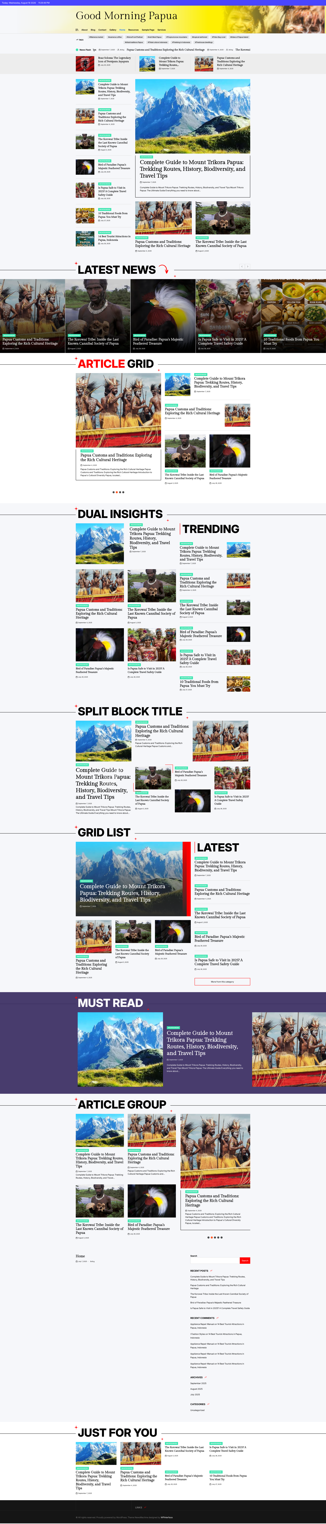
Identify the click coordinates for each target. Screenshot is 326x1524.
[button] (75, 62)
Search (193, 1256)
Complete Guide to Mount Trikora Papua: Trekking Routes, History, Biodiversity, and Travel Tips (171, 65)
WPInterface (167, 1517)
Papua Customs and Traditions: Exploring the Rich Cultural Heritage (231, 61)
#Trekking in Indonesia (181, 42)
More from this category (222, 981)
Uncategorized (146, 157)
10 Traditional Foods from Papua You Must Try (199, 684)
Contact (102, 30)
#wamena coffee (115, 37)
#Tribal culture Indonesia (157, 42)
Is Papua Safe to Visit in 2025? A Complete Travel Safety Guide (112, 191)
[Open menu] (77, 30)
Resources (133, 30)
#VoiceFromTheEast (135, 37)
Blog (93, 30)
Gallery (113, 30)
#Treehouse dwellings (204, 42)
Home (122, 30)
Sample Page (148, 30)
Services (162, 30)
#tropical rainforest (199, 37)
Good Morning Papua (127, 16)
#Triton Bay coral (218, 37)
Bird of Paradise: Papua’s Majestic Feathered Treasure (227, 49)
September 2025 (198, 1383)
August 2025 (196, 1389)
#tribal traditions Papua (134, 42)
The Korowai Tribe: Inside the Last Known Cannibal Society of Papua (129, 49)
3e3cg (192, 50)
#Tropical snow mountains (176, 37)
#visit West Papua (154, 37)
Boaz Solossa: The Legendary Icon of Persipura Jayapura (284, 341)
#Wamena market (96, 37)
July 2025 (195, 1394)
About (85, 30)
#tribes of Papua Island (239, 37)
